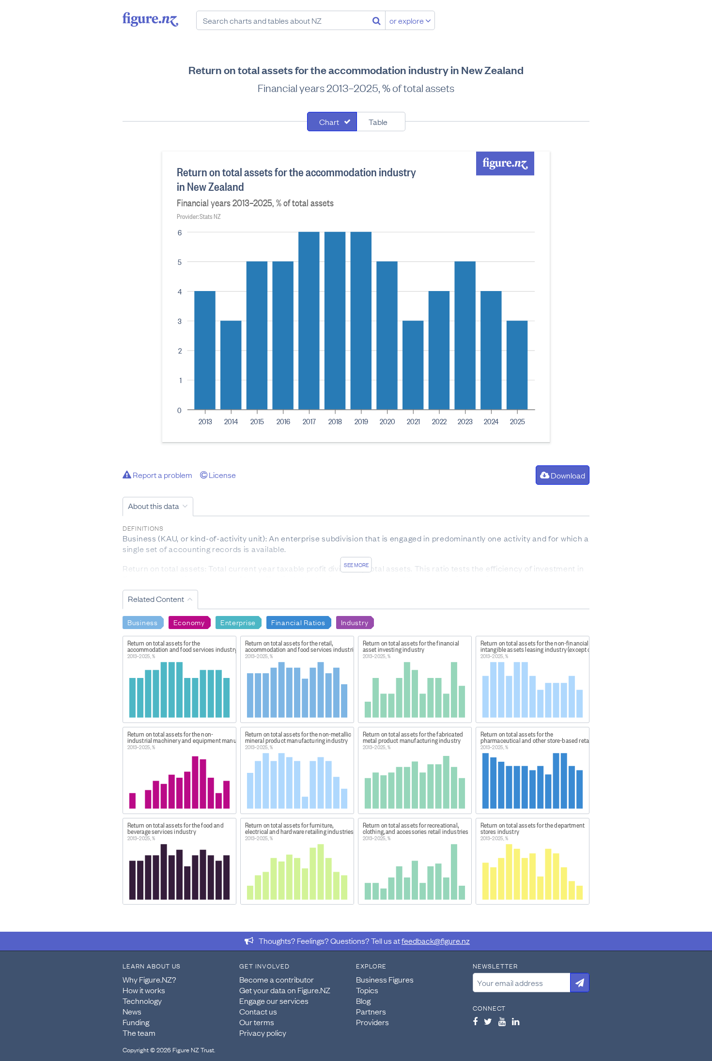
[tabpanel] (356, 297)
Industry (355, 621)
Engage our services (274, 1000)
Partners (371, 1011)
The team (139, 1032)
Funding (136, 1021)
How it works (144, 989)
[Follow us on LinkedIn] (515, 1021)
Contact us (258, 1011)
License (221, 474)
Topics (367, 989)
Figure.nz (150, 19)
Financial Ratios (298, 621)
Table (378, 121)
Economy (189, 621)
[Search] (376, 20)
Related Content (156, 598)
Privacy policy (262, 1032)
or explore (407, 20)
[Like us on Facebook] (475, 1021)
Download (567, 475)
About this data (153, 505)
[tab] (332, 121)
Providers (372, 1021)
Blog (363, 1000)
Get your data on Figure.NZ (284, 989)
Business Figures (385, 979)
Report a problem (161, 474)
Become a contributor (276, 979)
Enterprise (238, 621)
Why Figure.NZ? (149, 979)
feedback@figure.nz (436, 940)
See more (356, 564)
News (132, 1011)
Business (142, 621)
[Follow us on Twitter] (488, 1021)
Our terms (256, 1021)
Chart (329, 121)
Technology (142, 1000)
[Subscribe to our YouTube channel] (502, 1021)
